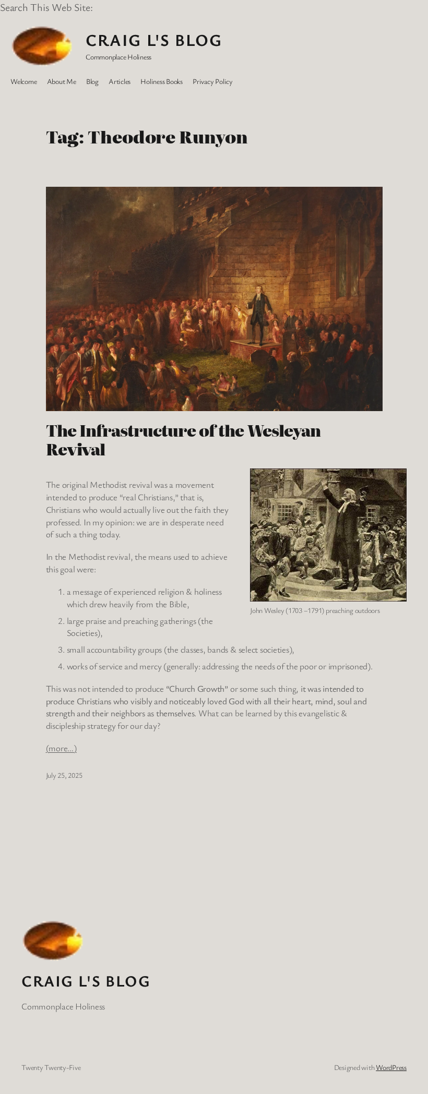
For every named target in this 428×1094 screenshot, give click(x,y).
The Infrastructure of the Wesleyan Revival (183, 440)
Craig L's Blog (154, 39)
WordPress (391, 1067)
